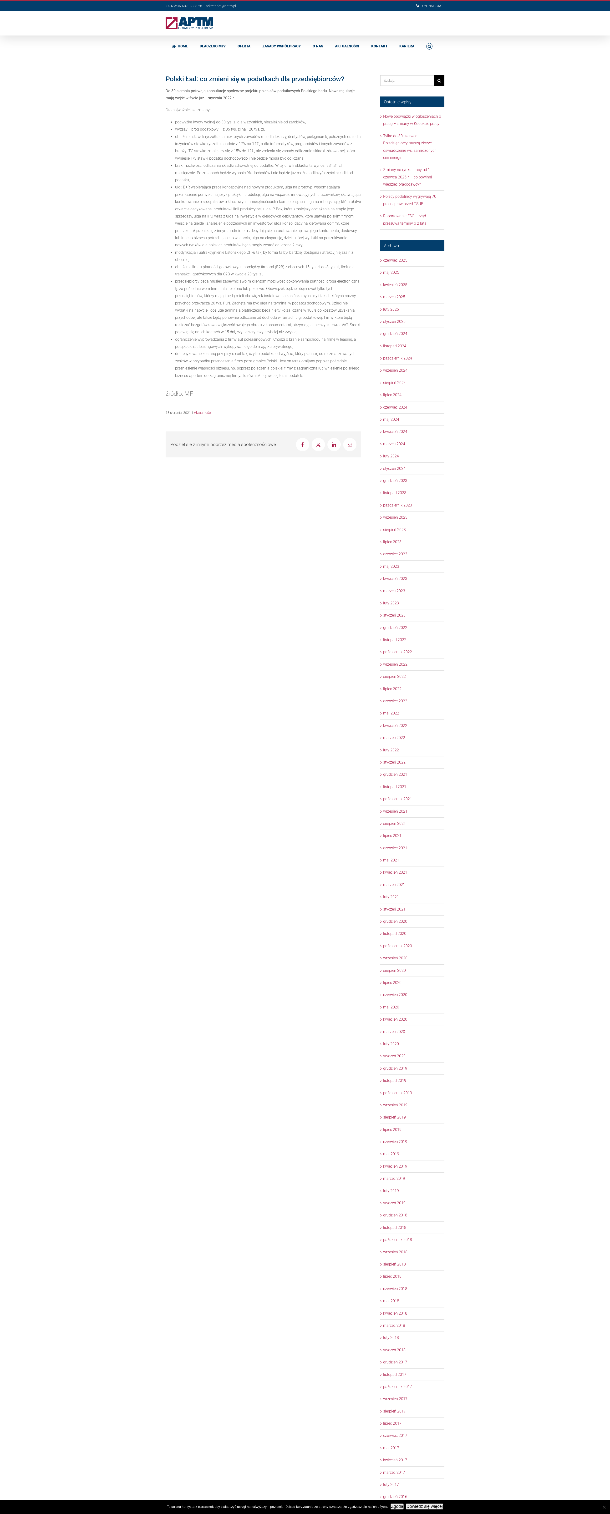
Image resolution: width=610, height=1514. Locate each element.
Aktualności (202, 413)
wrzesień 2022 (395, 664)
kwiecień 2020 (395, 1019)
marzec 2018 (394, 1325)
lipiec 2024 (392, 395)
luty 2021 (391, 897)
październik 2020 (397, 946)
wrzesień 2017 (395, 1399)
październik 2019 (397, 1093)
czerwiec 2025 (395, 260)
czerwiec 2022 (395, 701)
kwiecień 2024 (395, 431)
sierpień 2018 (394, 1264)
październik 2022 (397, 652)
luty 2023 (391, 603)
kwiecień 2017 (395, 1460)
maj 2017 (391, 1448)
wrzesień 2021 (395, 811)
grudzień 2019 (395, 1068)
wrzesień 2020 (395, 958)
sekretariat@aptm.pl (221, 6)
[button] (429, 45)
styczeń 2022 (394, 762)
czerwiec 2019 (395, 1141)
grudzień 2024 (395, 333)
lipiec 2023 (392, 542)
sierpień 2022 (394, 676)
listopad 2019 (394, 1080)
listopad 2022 (394, 640)
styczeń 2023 (394, 615)
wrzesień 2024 (395, 370)
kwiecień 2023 (395, 578)
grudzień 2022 (395, 627)
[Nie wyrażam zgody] (604, 1507)
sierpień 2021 (394, 823)
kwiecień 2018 (395, 1313)
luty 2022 (391, 750)
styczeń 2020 (394, 1056)
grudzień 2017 (395, 1362)
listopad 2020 (394, 933)
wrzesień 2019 (395, 1105)
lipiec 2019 (392, 1129)
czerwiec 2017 (395, 1435)
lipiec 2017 (392, 1423)
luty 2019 (391, 1191)
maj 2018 (391, 1301)
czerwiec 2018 (395, 1288)
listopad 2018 (394, 1227)
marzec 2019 (394, 1178)
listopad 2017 (394, 1374)
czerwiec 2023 (395, 554)
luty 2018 (391, 1337)
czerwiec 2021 (395, 848)
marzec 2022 (394, 737)
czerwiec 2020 (395, 994)
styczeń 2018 (394, 1350)
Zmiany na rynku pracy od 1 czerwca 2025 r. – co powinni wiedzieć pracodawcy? (407, 177)
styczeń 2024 (394, 468)
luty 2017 (391, 1484)
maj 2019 (391, 1154)
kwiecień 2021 (395, 872)
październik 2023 (397, 505)
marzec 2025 (394, 297)
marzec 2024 (394, 444)
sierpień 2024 (394, 382)
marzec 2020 (394, 1031)
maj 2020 (391, 1007)
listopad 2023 (394, 493)
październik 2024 (397, 358)
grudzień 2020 (395, 921)
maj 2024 (391, 419)
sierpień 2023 (394, 529)
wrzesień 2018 (395, 1252)
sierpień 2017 (394, 1411)
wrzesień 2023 (395, 517)
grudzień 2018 (395, 1215)
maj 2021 (391, 860)
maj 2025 (391, 272)
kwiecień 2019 (395, 1166)
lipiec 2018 (392, 1276)
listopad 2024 (394, 346)
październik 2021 (397, 799)
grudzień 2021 (395, 774)
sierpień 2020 (394, 970)
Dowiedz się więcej (425, 1506)
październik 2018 (397, 1239)
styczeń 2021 (394, 909)
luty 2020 (391, 1044)
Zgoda (397, 1506)
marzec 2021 (394, 884)
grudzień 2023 (395, 480)
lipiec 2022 (392, 689)
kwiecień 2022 (395, 725)
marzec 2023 (394, 591)
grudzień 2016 (395, 1496)
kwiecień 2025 (395, 285)
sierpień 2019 (394, 1117)
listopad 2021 (394, 787)
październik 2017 (397, 1386)
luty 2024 (391, 456)
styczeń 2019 (394, 1203)
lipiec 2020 (392, 982)
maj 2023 (391, 566)
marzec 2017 (394, 1472)
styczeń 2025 (394, 321)
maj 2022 (391, 713)
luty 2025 (391, 309)
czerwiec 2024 (395, 407)
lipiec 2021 (392, 835)
